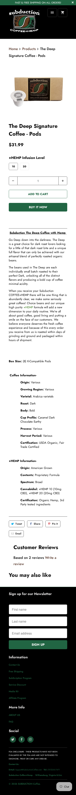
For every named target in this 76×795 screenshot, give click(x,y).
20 (24, 166)
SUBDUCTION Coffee (29, 784)
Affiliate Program (17, 698)
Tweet (18, 524)
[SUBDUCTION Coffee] (24, 22)
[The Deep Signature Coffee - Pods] (38, 89)
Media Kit (13, 691)
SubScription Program (20, 678)
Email (18, 533)
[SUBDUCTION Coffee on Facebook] (22, 739)
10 (13, 166)
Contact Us (14, 665)
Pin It (55, 524)
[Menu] (52, 12)
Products (29, 48)
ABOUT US (14, 715)
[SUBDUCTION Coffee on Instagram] (30, 739)
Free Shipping (16, 671)
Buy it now (38, 207)
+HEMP (28, 307)
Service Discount (17, 685)
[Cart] (62, 12)
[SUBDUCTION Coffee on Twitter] (13, 739)
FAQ (11, 721)
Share (37, 524)
